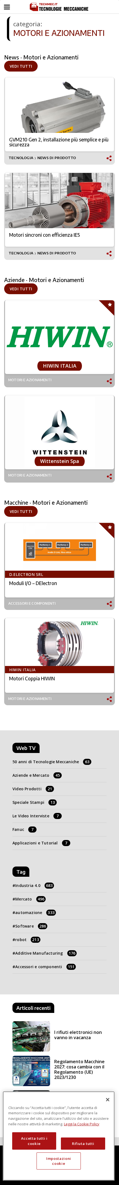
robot (27, 939)
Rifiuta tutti (83, 1143)
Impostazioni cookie (58, 1161)
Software (30, 926)
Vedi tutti (21, 66)
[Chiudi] (108, 1100)
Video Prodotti (32, 788)
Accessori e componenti (32, 603)
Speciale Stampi (33, 802)
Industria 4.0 (34, 885)
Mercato (29, 899)
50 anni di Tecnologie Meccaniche (51, 761)
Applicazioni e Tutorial (39, 843)
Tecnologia (21, 158)
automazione (35, 912)
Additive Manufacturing (45, 953)
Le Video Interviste (35, 815)
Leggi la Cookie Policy (81, 1123)
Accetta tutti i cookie (34, 1141)
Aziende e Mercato (36, 775)
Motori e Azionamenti (29, 380)
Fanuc (22, 829)
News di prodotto (56, 158)
